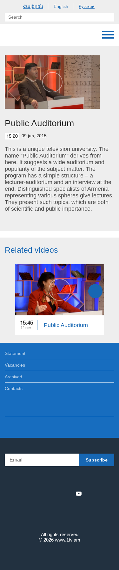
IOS (42, 479)
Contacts (14, 388)
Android (77, 479)
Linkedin (57, 493)
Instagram (68, 493)
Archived (13, 376)
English (61, 6)
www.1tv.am (67, 539)
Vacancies (15, 365)
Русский (87, 6)
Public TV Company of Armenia (11, 34)
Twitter (47, 493)
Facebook (37, 493)
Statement (15, 353)
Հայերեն (33, 6)
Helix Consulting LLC (59, 554)
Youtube (79, 493)
